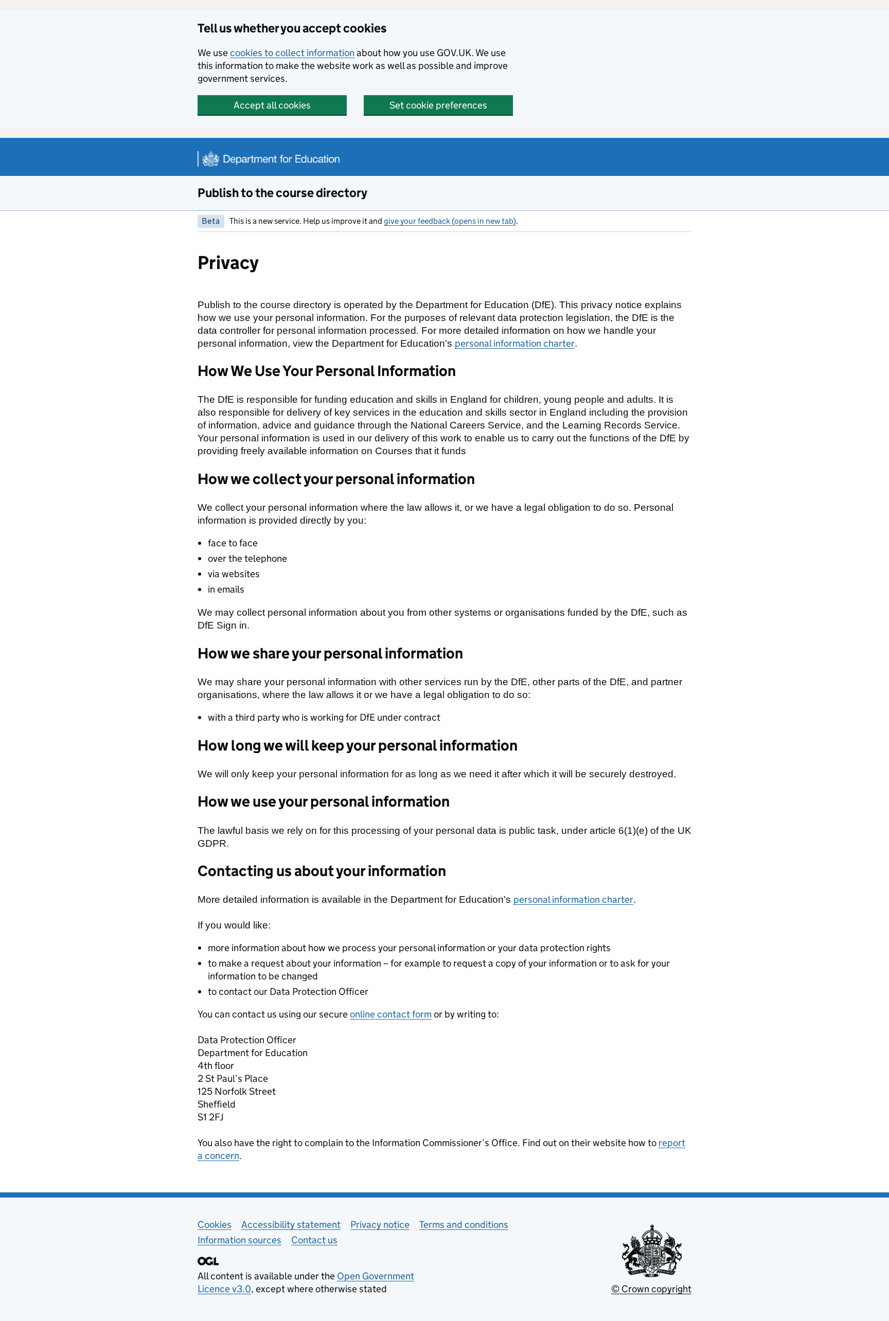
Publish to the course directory (282, 192)
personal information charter (515, 343)
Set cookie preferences (438, 105)
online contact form (391, 1014)
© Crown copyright (651, 1289)
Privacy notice (380, 1224)
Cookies (215, 1224)
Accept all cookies (272, 105)
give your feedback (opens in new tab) (450, 221)
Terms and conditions (463, 1224)
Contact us (314, 1240)
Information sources (239, 1240)
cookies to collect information (292, 53)
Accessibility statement (291, 1224)
